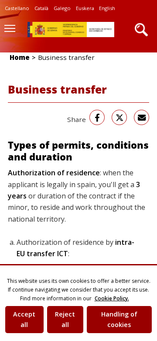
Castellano (17, 8)
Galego (62, 8)
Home (20, 57)
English (107, 8)
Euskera (85, 8)
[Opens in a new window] (97, 117)
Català (41, 8)
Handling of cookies (119, 319)
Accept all (24, 319)
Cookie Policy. (112, 298)
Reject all (65, 319)
